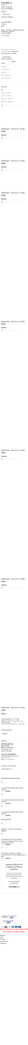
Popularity (4, 66)
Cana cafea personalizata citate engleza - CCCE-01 (12, 788)
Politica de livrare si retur (8, 903)
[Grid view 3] (5, 61)
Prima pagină (5, 49)
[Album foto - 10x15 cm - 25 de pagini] (3, 825)
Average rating (5, 69)
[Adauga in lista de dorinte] (11, 126)
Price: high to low (6, 78)
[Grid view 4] (8, 61)
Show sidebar (7, 57)
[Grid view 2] (2, 61)
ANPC (3, 909)
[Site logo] (3, 11)
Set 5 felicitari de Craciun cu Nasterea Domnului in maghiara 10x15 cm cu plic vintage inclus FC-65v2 (12, 841)
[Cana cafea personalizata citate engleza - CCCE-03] (3, 808)
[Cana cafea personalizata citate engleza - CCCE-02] (3, 796)
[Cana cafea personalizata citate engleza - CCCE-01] (3, 784)
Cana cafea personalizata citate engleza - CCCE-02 (12, 800)
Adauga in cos (3, 126)
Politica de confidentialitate (8, 900)
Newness (3, 72)
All (2, 90)
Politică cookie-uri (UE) (7, 906)
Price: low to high (6, 75)
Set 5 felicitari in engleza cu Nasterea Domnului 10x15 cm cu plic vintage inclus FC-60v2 (13, 855)
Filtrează (4, 733)
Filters (14, 61)
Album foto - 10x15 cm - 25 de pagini (11, 829)
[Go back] (3, 42)
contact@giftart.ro (10, 759)
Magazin (12, 49)
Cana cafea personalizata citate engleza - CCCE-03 (12, 812)
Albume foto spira (6, 51)
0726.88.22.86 (17, 1)
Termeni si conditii (6, 898)
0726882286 (9, 8)
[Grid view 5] (11, 61)
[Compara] (7, 126)
